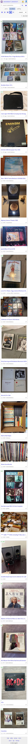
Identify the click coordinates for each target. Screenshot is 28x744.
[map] (13, 12)
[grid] (7, 12)
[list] (2, 12)
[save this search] (26, 5)
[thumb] (4, 12)
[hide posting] (26, 59)
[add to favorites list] (2, 59)
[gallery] (10, 12)
